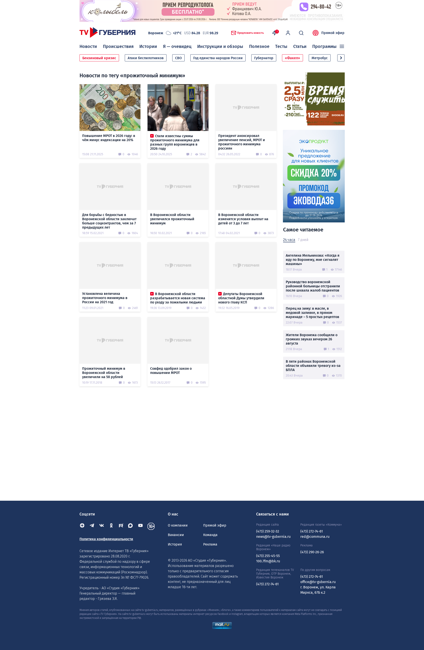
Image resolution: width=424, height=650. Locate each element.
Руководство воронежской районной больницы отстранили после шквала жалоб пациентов (313, 286)
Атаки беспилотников (146, 58)
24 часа (289, 240)
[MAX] (130, 526)
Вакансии (176, 535)
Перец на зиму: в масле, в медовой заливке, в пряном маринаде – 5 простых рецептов (312, 312)
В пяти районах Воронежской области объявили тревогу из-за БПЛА (313, 365)
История (175, 544)
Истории (148, 46)
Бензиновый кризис (99, 58)
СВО (178, 58)
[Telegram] (92, 526)
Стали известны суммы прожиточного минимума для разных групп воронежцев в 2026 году (174, 142)
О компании (178, 525)
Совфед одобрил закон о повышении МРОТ (171, 370)
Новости (88, 46)
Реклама (210, 544)
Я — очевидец (177, 46)
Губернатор (263, 58)
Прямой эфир (332, 33)
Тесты (281, 46)
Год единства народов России (218, 58)
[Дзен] (82, 526)
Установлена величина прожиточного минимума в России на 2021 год (104, 298)
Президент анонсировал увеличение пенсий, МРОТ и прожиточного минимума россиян (241, 142)
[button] (340, 57)
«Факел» (292, 58)
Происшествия (118, 46)
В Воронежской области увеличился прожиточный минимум (172, 219)
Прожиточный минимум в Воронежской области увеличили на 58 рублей (103, 372)
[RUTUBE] (121, 526)
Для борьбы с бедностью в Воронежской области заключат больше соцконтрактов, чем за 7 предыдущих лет (109, 221)
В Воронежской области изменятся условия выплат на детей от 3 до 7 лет (243, 219)
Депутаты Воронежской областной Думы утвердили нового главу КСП (241, 298)
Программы (324, 46)
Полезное (259, 46)
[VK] (101, 526)
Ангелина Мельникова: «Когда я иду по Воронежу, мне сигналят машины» (312, 259)
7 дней (303, 240)
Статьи (300, 46)
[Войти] (288, 33)
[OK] (111, 526)
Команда (210, 535)
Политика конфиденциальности (106, 539)
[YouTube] (140, 526)
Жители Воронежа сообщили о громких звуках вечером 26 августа (311, 339)
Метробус (320, 58)
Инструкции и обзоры (220, 46)
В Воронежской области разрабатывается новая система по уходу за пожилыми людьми (177, 298)
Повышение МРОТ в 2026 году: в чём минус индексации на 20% (108, 138)
